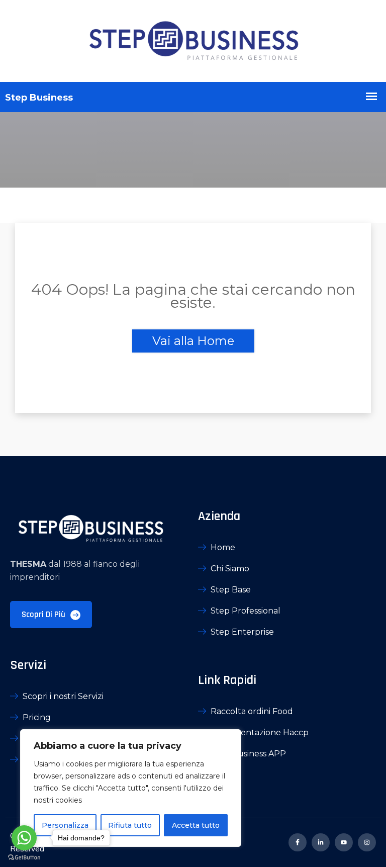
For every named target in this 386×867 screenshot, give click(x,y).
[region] (130, 788)
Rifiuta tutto (130, 825)
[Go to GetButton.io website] (24, 857)
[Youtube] (344, 842)
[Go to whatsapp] (24, 837)
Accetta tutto (196, 825)
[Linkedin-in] (321, 842)
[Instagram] (367, 842)
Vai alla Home (193, 340)
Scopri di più (44, 614)
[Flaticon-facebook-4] (297, 842)
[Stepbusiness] (193, 41)
